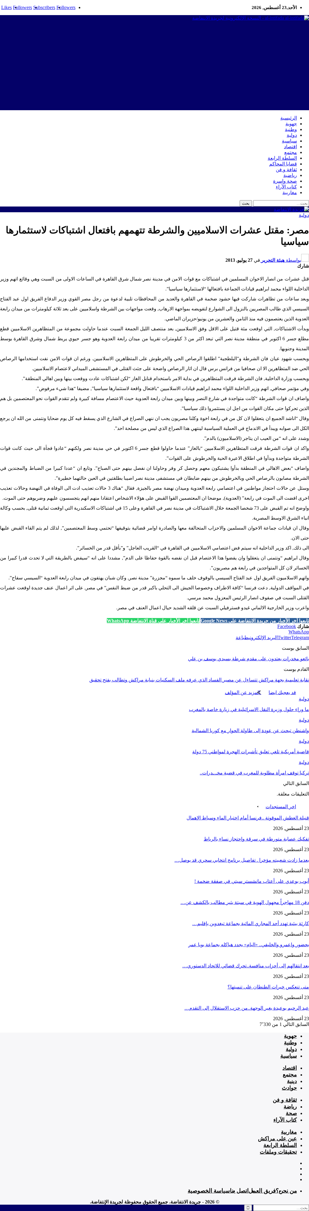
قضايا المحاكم (283, 163)
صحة (291, 1113)
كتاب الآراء (286, 186)
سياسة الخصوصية (209, 1190)
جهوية (291, 123)
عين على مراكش (277, 1139)
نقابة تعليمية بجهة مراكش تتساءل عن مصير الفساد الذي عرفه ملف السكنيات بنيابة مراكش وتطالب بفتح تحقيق (199, 679)
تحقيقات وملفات (278, 1152)
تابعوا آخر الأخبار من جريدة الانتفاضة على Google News (255, 620)
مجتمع (290, 152)
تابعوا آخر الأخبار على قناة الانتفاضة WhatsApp (153, 620)
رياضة (290, 1107)
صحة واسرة (285, 181)
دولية (292, 135)
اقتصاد (290, 146)
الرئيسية (288, 117)
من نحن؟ (286, 1190)
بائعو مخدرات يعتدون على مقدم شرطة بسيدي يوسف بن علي (248, 658)
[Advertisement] (154, 68)
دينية (292, 1081)
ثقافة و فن (286, 169)
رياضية (290, 175)
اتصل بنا (239, 1190)
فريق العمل (262, 1190)
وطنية (291, 129)
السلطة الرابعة (282, 158)
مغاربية (289, 192)
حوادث (289, 1088)
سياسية (289, 140)
